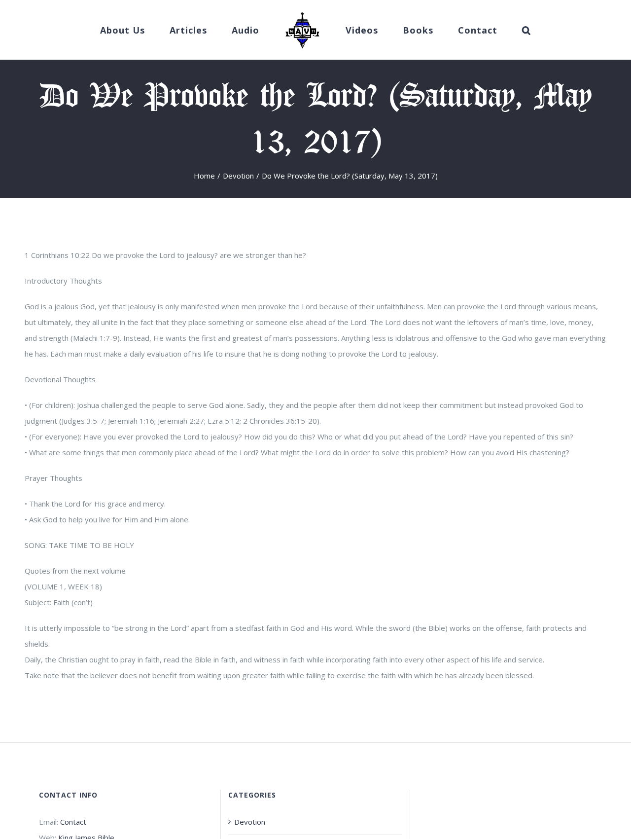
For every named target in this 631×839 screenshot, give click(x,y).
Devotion (249, 822)
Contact (73, 822)
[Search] (496, 30)
